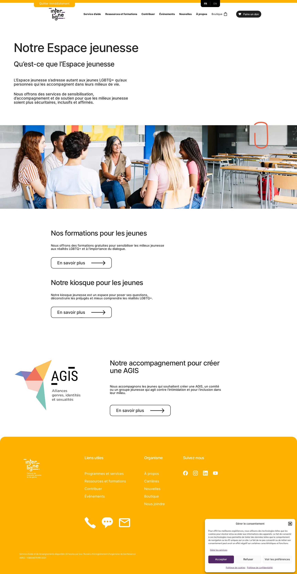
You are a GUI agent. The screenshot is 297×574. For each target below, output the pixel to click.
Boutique (217, 14)
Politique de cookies (235, 567)
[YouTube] (215, 473)
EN (215, 3)
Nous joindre (154, 504)
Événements (95, 496)
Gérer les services (218, 550)
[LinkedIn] (205, 473)
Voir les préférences (277, 559)
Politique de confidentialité (260, 567)
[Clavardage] (107, 522)
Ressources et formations (121, 14)
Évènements (167, 14)
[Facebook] (185, 473)
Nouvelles (185, 14)
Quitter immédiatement (54, 3)
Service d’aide (92, 14)
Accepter (221, 559)
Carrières (151, 481)
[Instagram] (195, 473)
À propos (201, 14)
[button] (290, 523)
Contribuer (148, 14)
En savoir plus (71, 262)
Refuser (248, 559)
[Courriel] (124, 522)
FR (205, 3)
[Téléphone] (90, 522)
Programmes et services (104, 474)
